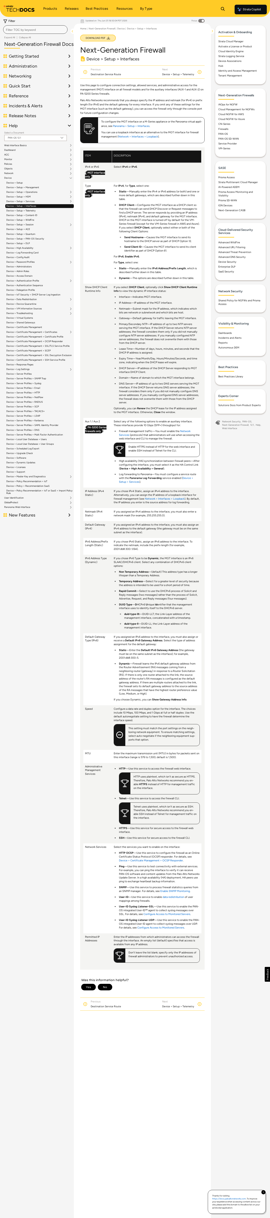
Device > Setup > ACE (18, 229)
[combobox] (35, 29)
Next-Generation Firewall (102, 28)
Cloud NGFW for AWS (231, 114)
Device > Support (15, 471)
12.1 (252, 425)
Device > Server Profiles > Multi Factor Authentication (34, 434)
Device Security (227, 261)
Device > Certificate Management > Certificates (31, 332)
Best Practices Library (230, 376)
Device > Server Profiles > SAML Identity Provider (32, 425)
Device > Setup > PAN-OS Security (25, 238)
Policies (8, 164)
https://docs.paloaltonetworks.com (229, 1198)
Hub (220, 65)
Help (258, 425)
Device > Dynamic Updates (20, 462)
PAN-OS (223, 133)
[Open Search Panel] (223, 9)
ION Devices (225, 205)
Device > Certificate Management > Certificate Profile (34, 336)
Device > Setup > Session (20, 224)
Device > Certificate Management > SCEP (28, 350)
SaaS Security (226, 271)
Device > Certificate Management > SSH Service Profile (35, 360)
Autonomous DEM (228, 347)
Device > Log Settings (18, 369)
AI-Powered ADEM (228, 187)
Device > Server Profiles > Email (23, 388)
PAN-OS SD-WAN (228, 138)
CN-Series (224, 123)
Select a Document (14, 132)
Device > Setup (14, 182)
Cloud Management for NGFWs (236, 109)
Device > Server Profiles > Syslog (23, 383)
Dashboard (9, 150)
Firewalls (223, 129)
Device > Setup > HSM (18, 197)
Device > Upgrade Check (19, 453)
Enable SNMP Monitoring (175, 891)
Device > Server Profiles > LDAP (23, 416)
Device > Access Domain (19, 276)
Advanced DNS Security (232, 257)
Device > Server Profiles (19, 373)
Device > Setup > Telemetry (21, 210)
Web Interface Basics (15, 145)
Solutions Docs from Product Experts (239, 405)
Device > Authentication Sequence (24, 285)
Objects (8, 168)
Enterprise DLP (226, 266)
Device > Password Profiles (20, 262)
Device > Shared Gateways (20, 322)
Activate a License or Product (235, 46)
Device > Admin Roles (17, 271)
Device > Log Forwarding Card (22, 252)
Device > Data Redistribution (21, 299)
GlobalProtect (11, 502)
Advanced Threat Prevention (234, 252)
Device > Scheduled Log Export (22, 448)
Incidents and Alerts (230, 337)
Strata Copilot (252, 9)
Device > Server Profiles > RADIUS (24, 402)
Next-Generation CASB (231, 210)
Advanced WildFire (229, 242)
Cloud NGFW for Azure (231, 119)
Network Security (231, 421)
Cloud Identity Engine (231, 51)
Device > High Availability (19, 248)
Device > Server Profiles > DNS (22, 430)
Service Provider (227, 143)
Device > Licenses (16, 467)
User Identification (14, 498)
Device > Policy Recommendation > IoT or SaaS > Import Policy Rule (39, 492)
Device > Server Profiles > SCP (22, 406)
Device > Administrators (19, 266)
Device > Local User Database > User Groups (30, 444)
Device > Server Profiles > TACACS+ (25, 411)
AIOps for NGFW (228, 104)
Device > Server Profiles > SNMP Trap (26, 378)
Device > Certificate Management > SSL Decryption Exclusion (39, 355)
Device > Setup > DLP (18, 243)
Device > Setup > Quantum (20, 234)
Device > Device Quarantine (21, 304)
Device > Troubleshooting (19, 313)
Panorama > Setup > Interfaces (131, 126)
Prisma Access (226, 177)
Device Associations (230, 61)
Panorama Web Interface (17, 507)
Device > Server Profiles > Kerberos (25, 420)
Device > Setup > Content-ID (21, 215)
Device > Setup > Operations (21, 192)
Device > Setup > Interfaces (21, 206)
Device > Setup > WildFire (20, 220)
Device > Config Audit (18, 257)
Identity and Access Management (237, 70)
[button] (267, 974)
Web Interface (229, 428)
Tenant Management (230, 75)
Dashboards (225, 333)
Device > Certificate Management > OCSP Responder (34, 341)
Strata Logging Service (231, 56)
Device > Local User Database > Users (26, 439)
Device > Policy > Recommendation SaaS (28, 486)
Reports (223, 342)
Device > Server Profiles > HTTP (23, 392)
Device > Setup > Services (20, 201)
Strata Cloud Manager (230, 41)
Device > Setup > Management (22, 187)
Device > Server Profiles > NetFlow (24, 397)
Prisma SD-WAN (227, 200)
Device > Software (16, 458)
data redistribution (173, 897)
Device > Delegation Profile (20, 290)
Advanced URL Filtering (231, 247)
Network (8, 173)
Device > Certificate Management (24, 327)
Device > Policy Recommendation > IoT (26, 481)
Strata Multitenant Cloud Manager (238, 182)
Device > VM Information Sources (24, 308)
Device (8, 178)
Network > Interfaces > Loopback (138, 136)
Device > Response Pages (19, 364)
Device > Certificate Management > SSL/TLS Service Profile (38, 346)
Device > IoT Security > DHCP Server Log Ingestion (33, 294)
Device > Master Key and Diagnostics (26, 476)
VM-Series (224, 148)
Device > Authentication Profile (22, 281)
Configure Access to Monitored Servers (166, 914)
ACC (6, 155)
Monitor (8, 159)
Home (83, 28)
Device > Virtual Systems (19, 318)
